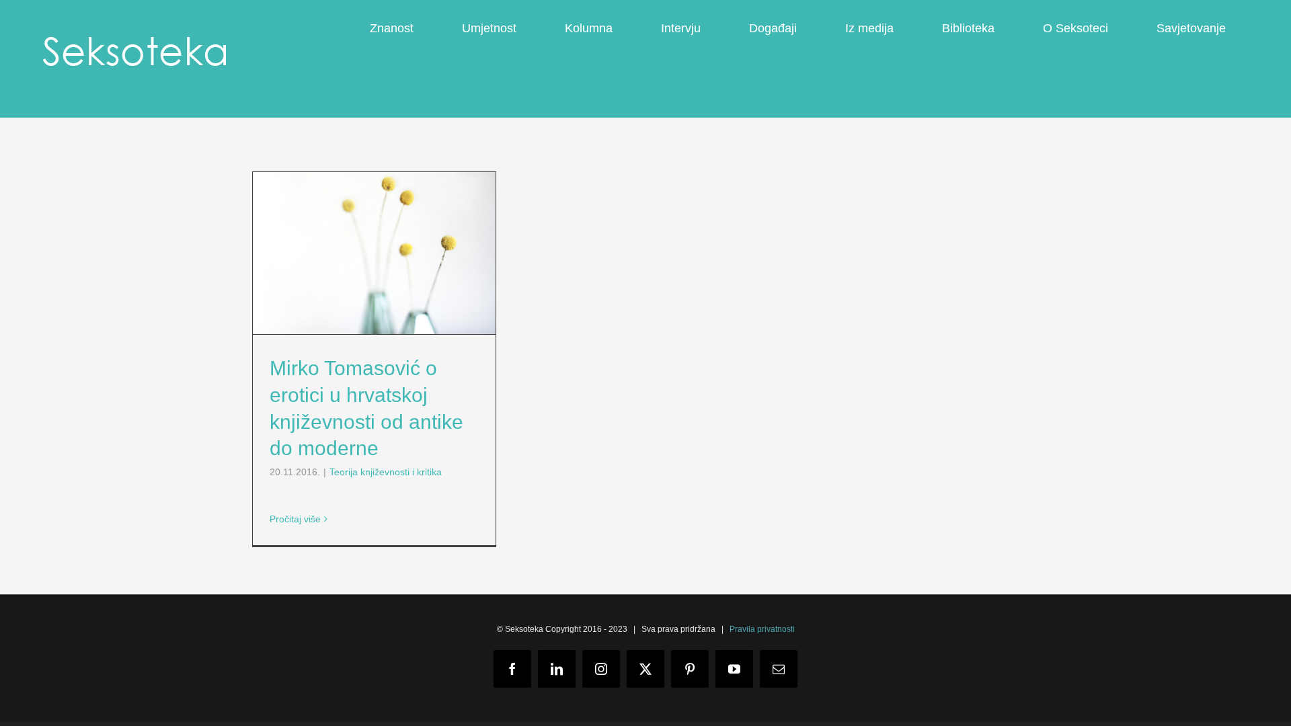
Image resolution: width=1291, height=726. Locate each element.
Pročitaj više (295, 519)
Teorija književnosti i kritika (385, 472)
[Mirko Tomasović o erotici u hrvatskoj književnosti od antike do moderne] (374, 253)
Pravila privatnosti (762, 629)
